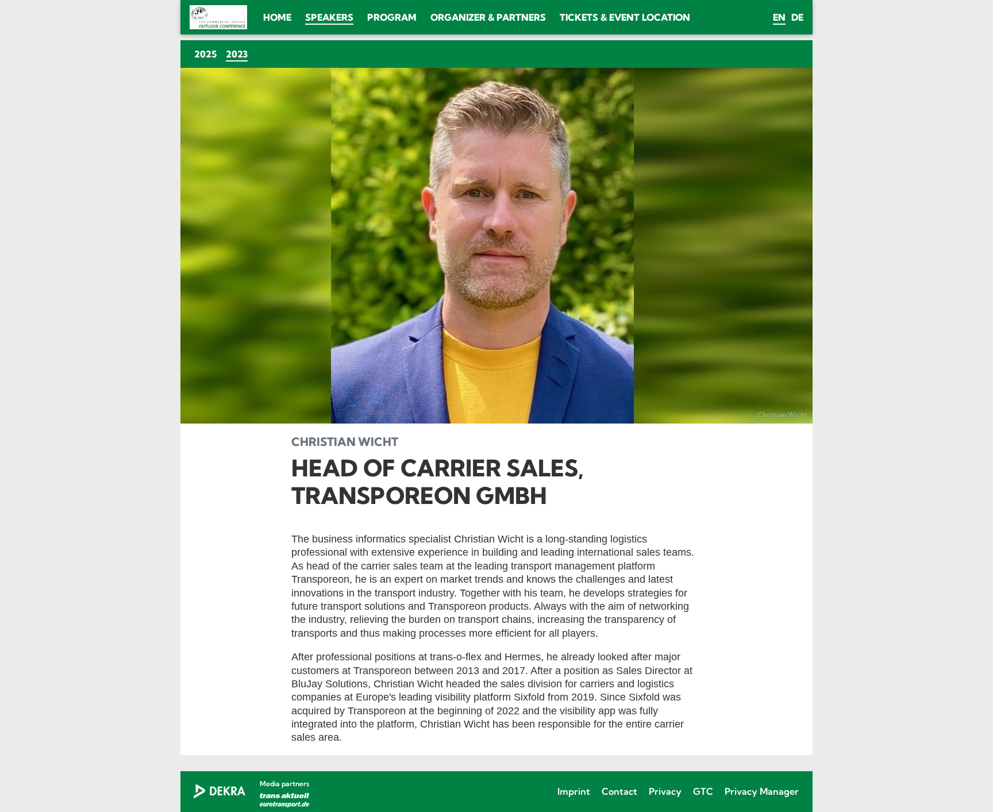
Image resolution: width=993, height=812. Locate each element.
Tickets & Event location (625, 17)
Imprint (573, 791)
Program (392, 17)
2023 (239, 54)
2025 (205, 54)
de (797, 17)
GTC (703, 791)
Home (277, 17)
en (779, 17)
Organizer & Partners (488, 17)
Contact (619, 791)
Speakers (329, 17)
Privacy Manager (762, 791)
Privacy (665, 791)
